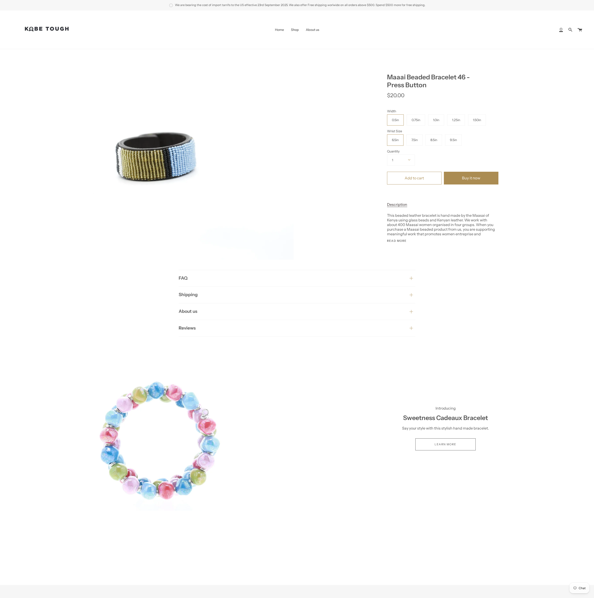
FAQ (183, 278)
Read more (397, 240)
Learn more (445, 444)
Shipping (188, 294)
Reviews (187, 328)
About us (188, 311)
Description (397, 204)
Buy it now (471, 178)
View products (148, 438)
